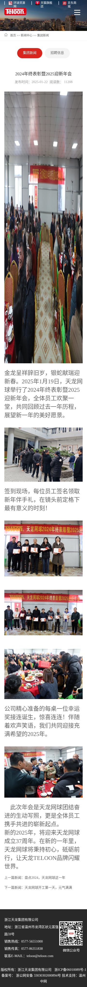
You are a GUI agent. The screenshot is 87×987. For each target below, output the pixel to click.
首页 (13, 35)
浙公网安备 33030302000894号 (38, 976)
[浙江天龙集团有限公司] (15, 12)
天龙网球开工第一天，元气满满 (48, 888)
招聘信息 (57, 53)
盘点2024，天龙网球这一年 (45, 878)
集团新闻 (43, 35)
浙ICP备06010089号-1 (70, 970)
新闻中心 (26, 35)
